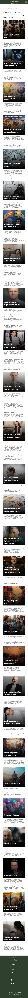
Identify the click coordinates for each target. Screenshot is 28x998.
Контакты (14, 972)
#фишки (5, 17)
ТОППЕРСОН (14, 1)
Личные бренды (14, 967)
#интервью (5, 15)
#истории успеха (14, 15)
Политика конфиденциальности (14, 994)
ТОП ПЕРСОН (14, 958)
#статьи (11, 17)
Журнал (14, 969)
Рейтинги (14, 964)
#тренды (22, 15)
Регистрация (14, 974)
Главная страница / (7, 6)
